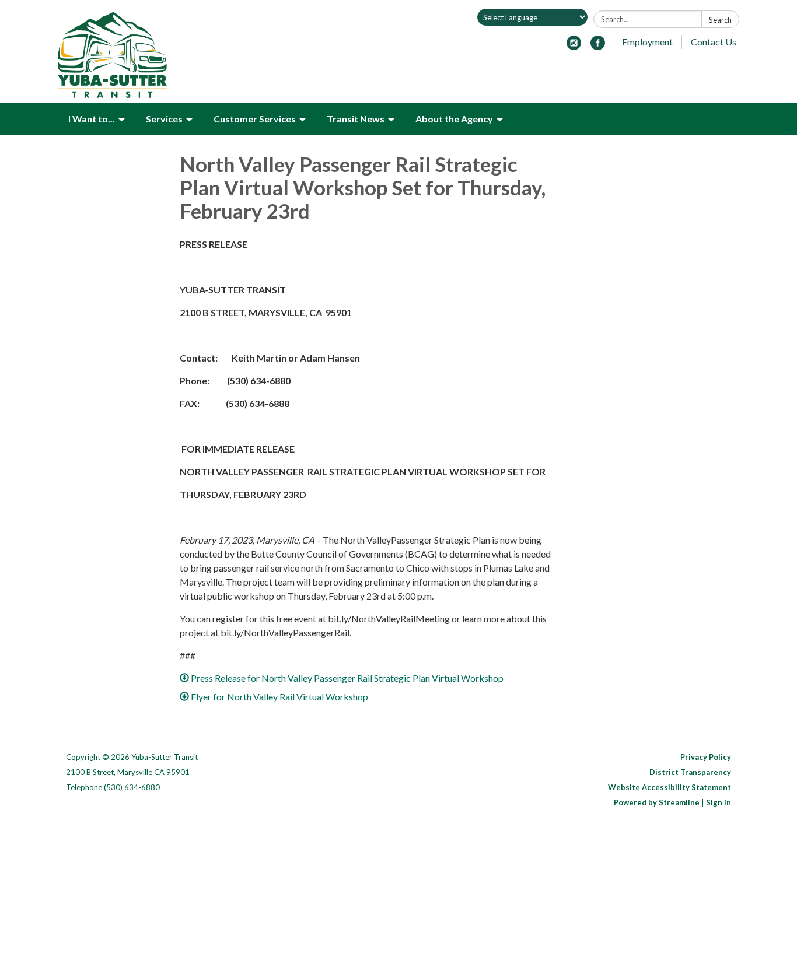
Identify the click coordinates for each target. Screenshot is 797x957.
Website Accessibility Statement (669, 787)
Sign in (718, 802)
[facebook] (597, 46)
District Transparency (690, 772)
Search (720, 19)
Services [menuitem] (164, 118)
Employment (647, 41)
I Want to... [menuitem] (91, 118)
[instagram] (574, 46)
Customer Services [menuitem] (255, 118)
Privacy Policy (705, 757)
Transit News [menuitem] (355, 118)
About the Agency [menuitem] (454, 118)
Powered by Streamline (657, 802)
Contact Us (713, 41)
